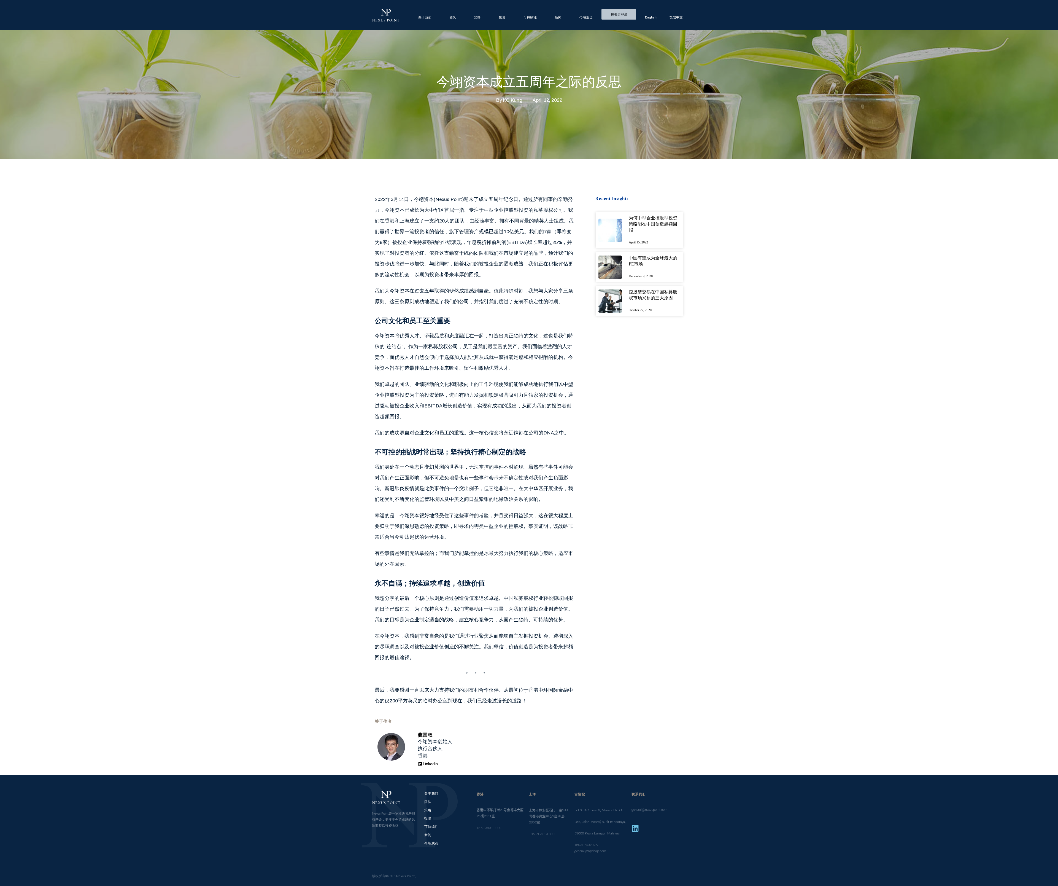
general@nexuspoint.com (649, 810)
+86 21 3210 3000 (543, 834)
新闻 (558, 17)
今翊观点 (586, 17)
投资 (502, 17)
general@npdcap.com (590, 851)
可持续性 (530, 17)
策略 (477, 17)
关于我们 (424, 17)
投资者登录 (619, 15)
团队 (452, 17)
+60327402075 (586, 845)
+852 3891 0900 (489, 828)
